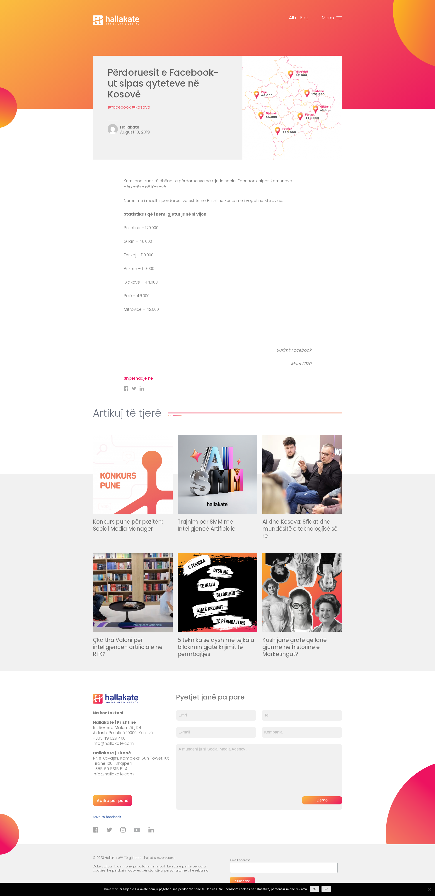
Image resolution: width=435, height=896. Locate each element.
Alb (292, 18)
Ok (314, 889)
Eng (304, 18)
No (326, 889)
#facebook (119, 107)
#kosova (141, 107)
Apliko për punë (112, 800)
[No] (429, 889)
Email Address (240, 860)
